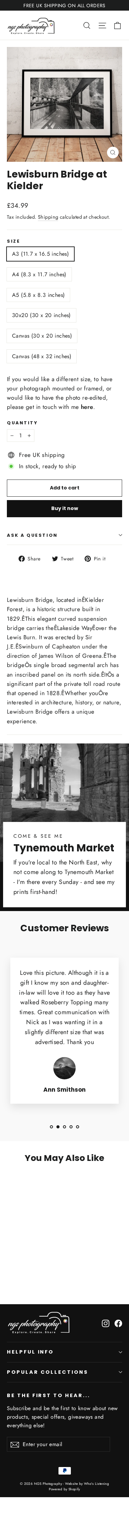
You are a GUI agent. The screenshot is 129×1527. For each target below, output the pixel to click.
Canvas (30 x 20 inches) (42, 336)
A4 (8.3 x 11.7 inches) (39, 274)
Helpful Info (30, 1351)
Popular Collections (47, 1372)
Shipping (48, 217)
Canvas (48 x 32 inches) (41, 356)
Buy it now (64, 508)
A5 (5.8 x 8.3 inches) (38, 295)
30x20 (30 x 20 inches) (41, 315)
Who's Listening (96, 1483)
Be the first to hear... (48, 1395)
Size (13, 241)
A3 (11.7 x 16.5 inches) (40, 254)
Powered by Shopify (64, 1489)
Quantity (22, 422)
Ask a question (32, 535)
